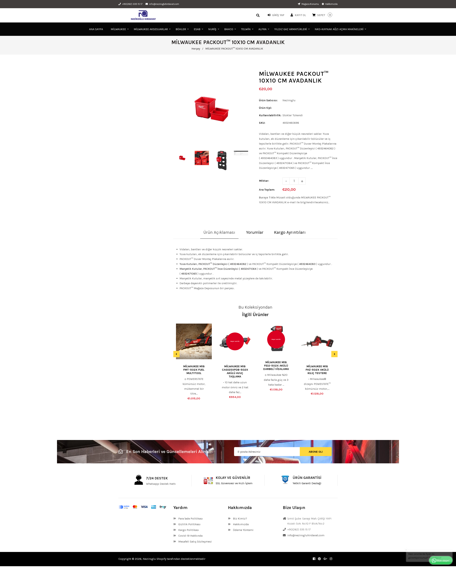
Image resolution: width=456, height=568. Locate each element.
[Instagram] (331, 559)
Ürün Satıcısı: (268, 100)
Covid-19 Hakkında (190, 535)
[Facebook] (314, 559)
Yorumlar (254, 232)
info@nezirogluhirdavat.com (164, 4)
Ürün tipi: (265, 107)
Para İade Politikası (190, 518)
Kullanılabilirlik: (270, 115)
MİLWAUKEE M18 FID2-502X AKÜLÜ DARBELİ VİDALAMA (276, 365)
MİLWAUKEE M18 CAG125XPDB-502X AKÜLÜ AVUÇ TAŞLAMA (235, 371)
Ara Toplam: (267, 189)
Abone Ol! (316, 451)
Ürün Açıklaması (219, 232)
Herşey (195, 48)
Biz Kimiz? (239, 518)
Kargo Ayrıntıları (290, 232)
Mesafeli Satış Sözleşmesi (195, 541)
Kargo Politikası (188, 530)
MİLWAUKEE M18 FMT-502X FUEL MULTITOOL (194, 370)
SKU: (262, 122)
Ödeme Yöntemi (242, 530)
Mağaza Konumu (310, 4)
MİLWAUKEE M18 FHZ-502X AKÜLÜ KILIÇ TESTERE (317, 370)
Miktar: (264, 180)
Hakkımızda (331, 4)
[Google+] (325, 559)
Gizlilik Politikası (189, 524)
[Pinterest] (319, 559)
